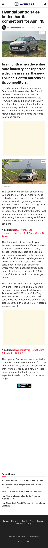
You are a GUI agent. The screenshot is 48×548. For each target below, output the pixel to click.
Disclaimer (15, 521)
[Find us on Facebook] (18, 541)
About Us (19, 524)
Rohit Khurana (15, 27)
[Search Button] (45, 3)
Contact (40, 521)
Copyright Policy (28, 521)
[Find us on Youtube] (28, 541)
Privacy (6, 521)
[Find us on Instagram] (24, 541)
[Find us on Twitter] (21, 541)
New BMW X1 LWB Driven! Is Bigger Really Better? (22, 480)
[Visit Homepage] (24, 4)
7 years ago (29, 27)
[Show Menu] (3, 3)
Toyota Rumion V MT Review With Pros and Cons (22, 492)
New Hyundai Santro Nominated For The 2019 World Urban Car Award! (24, 233)
